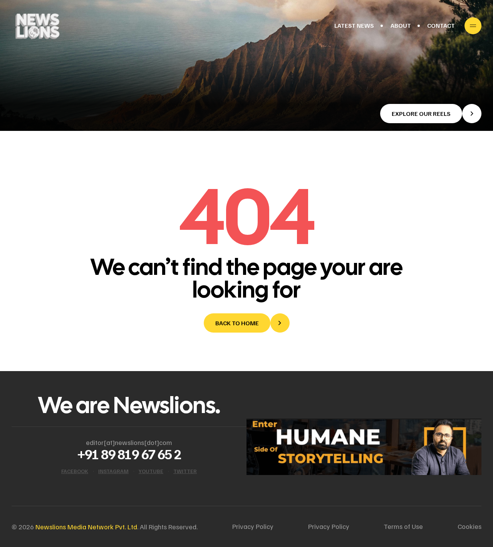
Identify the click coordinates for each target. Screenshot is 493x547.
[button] (430, 113)
